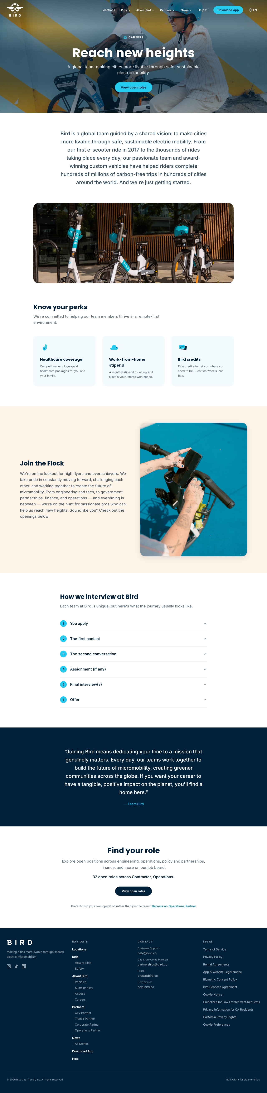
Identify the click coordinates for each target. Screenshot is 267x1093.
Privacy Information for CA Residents (228, 1009)
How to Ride (83, 962)
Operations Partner (88, 1030)
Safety (79, 968)
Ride (124, 10)
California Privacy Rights (219, 1017)
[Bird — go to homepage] (15, 10)
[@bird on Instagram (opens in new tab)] (9, 966)
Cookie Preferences (216, 1024)
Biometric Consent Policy (220, 979)
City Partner (83, 1013)
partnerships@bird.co (152, 964)
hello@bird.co (147, 953)
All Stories (81, 1043)
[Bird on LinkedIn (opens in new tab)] (24, 966)
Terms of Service (214, 949)
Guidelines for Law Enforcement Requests (231, 1002)
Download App (228, 10)
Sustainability (84, 987)
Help (201, 10)
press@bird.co (148, 975)
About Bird (143, 10)
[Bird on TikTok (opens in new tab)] (16, 966)
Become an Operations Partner (174, 906)
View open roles (133, 87)
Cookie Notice (212, 994)
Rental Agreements (216, 964)
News (185, 10)
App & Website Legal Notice (222, 972)
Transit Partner (85, 1018)
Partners (166, 10)
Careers (80, 999)
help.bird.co (146, 987)
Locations (108, 10)
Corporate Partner (87, 1024)
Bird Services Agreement (220, 987)
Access (80, 993)
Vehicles (80, 982)
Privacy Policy (212, 957)
